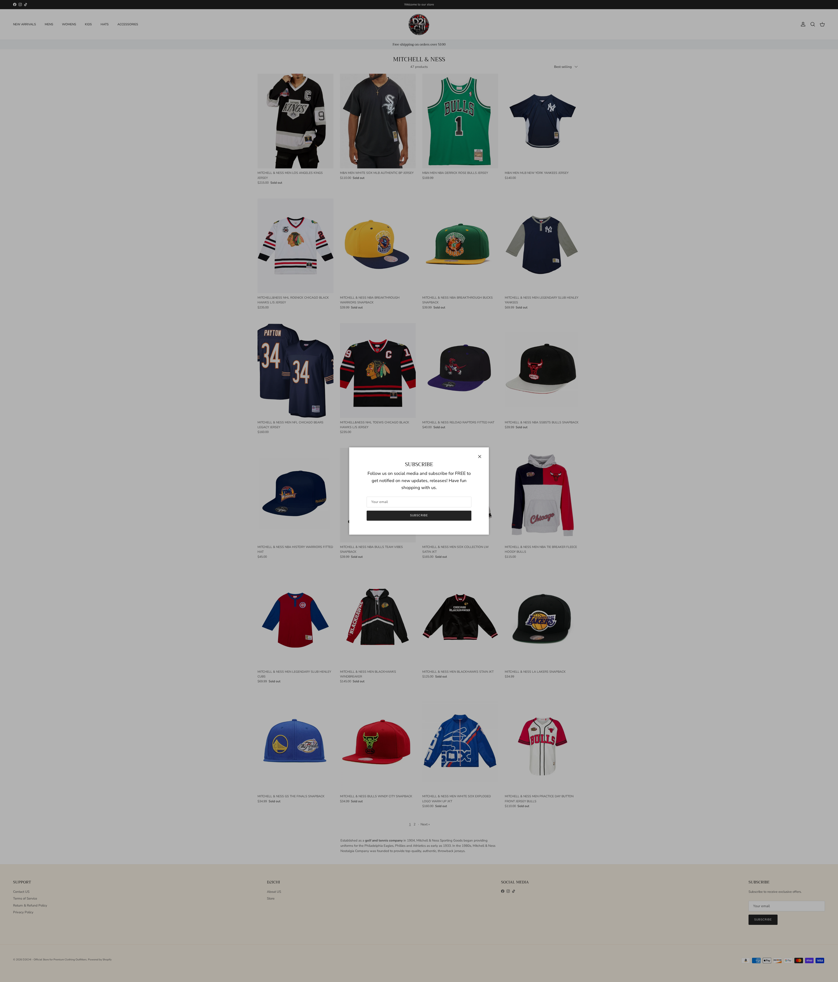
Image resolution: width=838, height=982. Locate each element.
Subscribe (419, 515)
